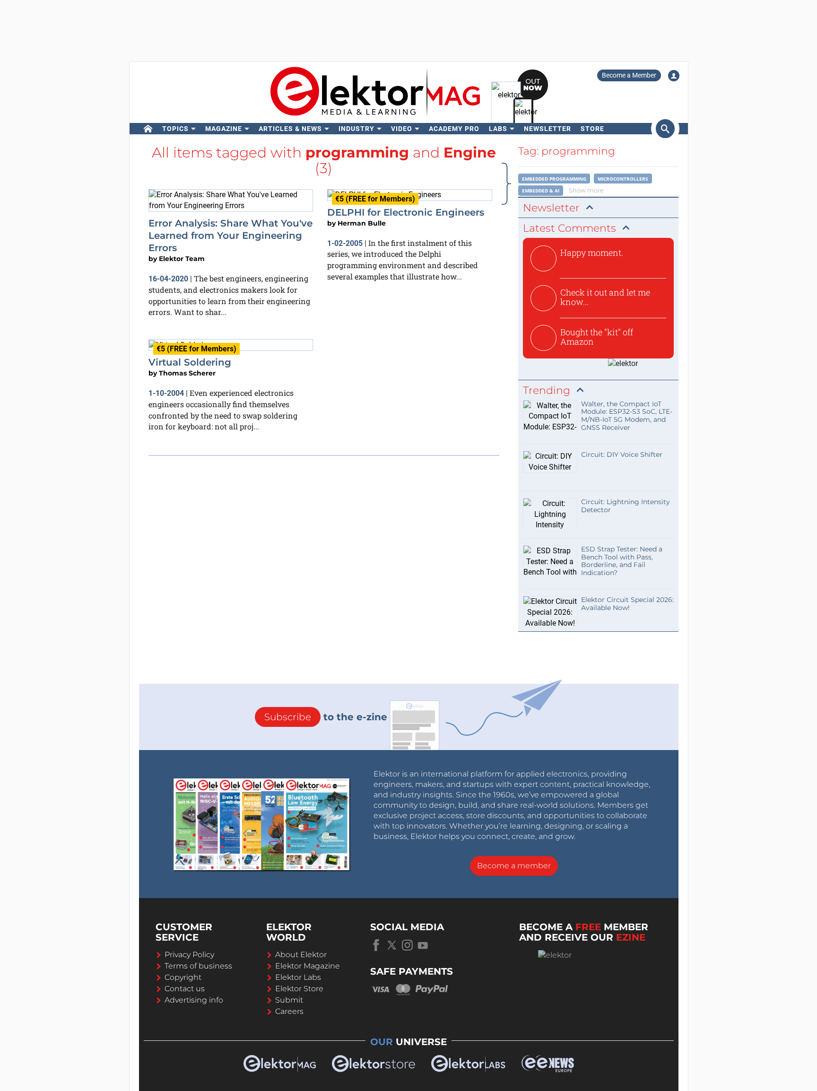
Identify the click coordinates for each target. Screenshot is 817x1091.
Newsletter (547, 128)
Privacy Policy (189, 954)
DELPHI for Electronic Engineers (405, 212)
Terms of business (198, 965)
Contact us (185, 988)
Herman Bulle (362, 223)
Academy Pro (454, 128)
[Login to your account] (673, 75)
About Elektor (301, 954)
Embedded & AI (540, 190)
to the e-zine (325, 717)
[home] (148, 128)
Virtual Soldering (189, 362)
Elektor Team (182, 258)
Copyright (183, 977)
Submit (289, 999)
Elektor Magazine (307, 965)
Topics (175, 128)
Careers (289, 1011)
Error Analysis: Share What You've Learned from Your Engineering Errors (230, 236)
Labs (498, 128)
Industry (356, 128)
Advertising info (194, 999)
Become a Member (629, 75)
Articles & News (290, 128)
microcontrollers (623, 178)
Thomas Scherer (187, 373)
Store (592, 128)
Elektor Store (299, 988)
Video (401, 128)
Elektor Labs (298, 977)
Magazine (223, 128)
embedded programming (554, 178)
